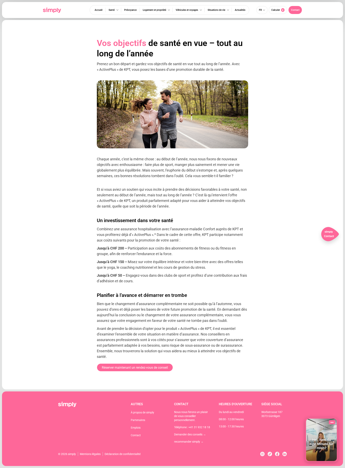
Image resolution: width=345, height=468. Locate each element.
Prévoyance (130, 10)
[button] (295, 10)
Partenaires (138, 420)
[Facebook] (277, 454)
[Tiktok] (270, 454)
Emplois (136, 427)
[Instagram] (262, 454)
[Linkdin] (284, 454)
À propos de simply (142, 412)
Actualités (240, 10)
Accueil (98, 10)
